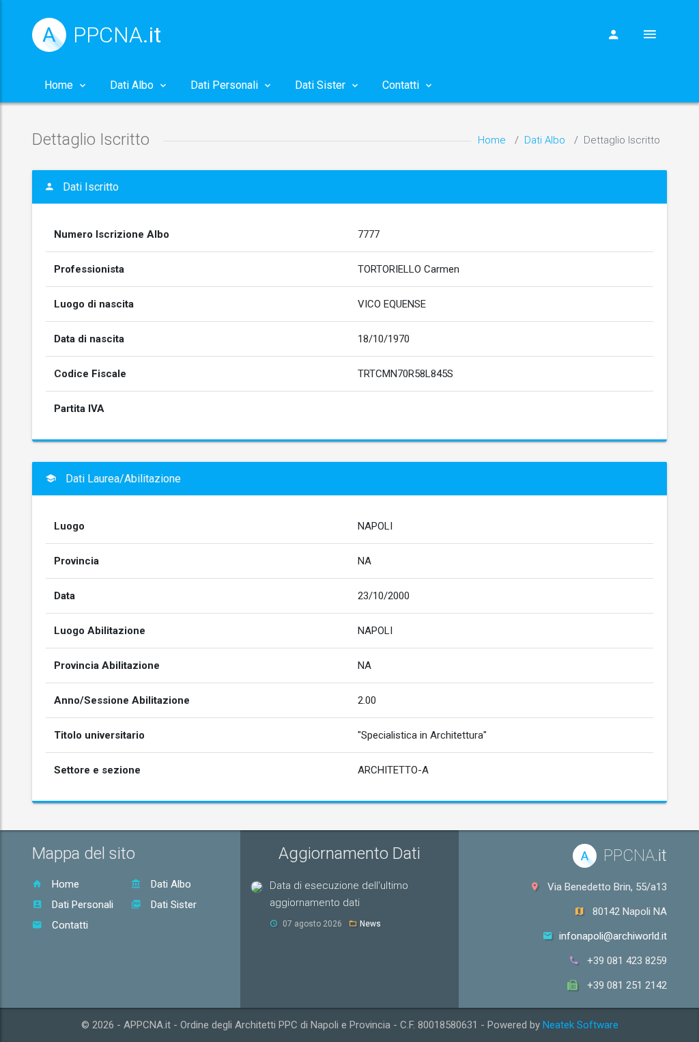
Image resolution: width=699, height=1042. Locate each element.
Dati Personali (81, 905)
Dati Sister (172, 905)
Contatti (68, 925)
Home (492, 140)
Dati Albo (544, 140)
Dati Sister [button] (320, 85)
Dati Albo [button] (132, 85)
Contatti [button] (400, 85)
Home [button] (58, 85)
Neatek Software (580, 1025)
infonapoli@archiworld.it (613, 936)
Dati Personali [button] (224, 85)
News (370, 924)
